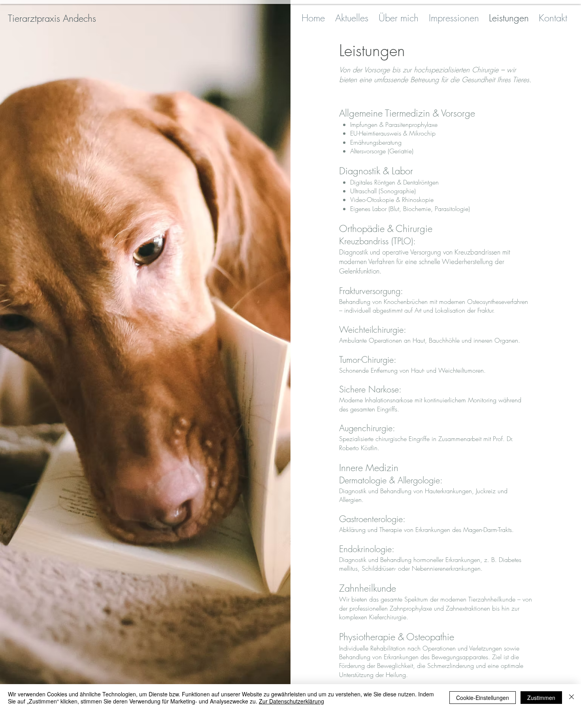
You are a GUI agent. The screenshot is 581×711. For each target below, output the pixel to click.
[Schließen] (571, 697)
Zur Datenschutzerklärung (291, 701)
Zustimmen (541, 698)
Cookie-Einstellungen (482, 698)
